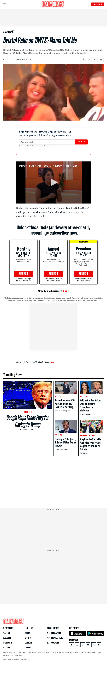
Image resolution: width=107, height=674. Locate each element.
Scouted (6, 648)
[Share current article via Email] (95, 59)
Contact (13, 653)
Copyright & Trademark (13, 655)
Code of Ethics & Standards (62, 653)
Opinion (28, 648)
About (5, 653)
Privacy (45, 653)
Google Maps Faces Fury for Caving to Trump (28, 421)
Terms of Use (48, 146)
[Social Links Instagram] (82, 645)
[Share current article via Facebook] (83, 59)
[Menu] (6, 4)
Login (66, 291)
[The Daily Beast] (53, 4)
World (28, 638)
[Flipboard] (99, 645)
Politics (6, 633)
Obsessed (7, 638)
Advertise (32, 653)
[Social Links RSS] (93, 645)
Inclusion (79, 653)
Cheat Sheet (8, 628)
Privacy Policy (60, 146)
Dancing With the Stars (48, 212)
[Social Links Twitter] (77, 645)
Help (39, 653)
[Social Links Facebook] (71, 645)
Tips (19, 653)
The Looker (7, 643)
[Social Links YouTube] (88, 645)
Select (23, 274)
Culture (28, 643)
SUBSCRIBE (97, 4)
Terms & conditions (92, 653)
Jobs (24, 653)
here (52, 362)
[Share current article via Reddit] (101, 59)
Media (27, 633)
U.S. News (29, 628)
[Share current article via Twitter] (89, 59)
